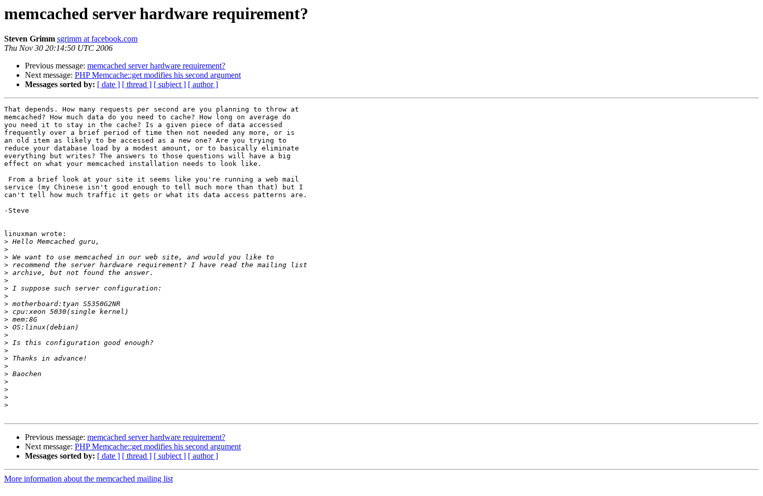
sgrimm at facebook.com (97, 38)
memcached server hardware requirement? (156, 65)
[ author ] (203, 84)
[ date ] (108, 84)
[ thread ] (137, 84)
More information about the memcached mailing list (88, 478)
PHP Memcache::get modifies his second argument (158, 75)
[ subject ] (170, 84)
